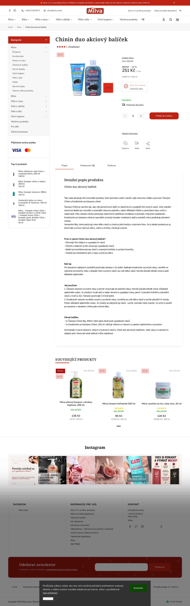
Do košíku (69, 385)
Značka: (128, 58)
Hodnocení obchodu (31, 587)
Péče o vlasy (17, 101)
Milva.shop (23, 510)
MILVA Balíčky (18, 69)
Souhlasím (138, 588)
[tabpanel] (76, 396)
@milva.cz (161, 527)
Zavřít (170, 152)
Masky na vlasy (19, 60)
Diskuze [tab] (112, 165)
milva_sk (136, 527)
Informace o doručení (80, 525)
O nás (14, 587)
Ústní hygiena (18, 73)
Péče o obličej (17, 106)
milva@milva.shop (136, 510)
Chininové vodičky (20, 65)
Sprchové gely (18, 86)
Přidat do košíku (164, 116)
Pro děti (15, 126)
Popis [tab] (64, 165)
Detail (83, 385)
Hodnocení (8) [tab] (87, 165)
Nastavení (48, 599)
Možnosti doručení (135, 104)
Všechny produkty (20, 121)
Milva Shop (133, 516)
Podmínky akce (136, 88)
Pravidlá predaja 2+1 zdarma (165, 587)
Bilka (13, 96)
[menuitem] (13, 20)
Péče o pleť (17, 77)
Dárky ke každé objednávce (165, 10)
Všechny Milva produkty (22, 90)
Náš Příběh (75, 544)
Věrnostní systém (78, 517)
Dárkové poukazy (19, 131)
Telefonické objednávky (81, 536)
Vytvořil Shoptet (176, 602)
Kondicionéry (18, 56)
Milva (13, 47)
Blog (73, 540)
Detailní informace (130, 133)
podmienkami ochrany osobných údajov (62, 569)
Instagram (14, 10)
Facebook (9, 10)
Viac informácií (50, 592)
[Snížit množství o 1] (125, 116)
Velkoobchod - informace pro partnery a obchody (92, 529)
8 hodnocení (74, 47)
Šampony (16, 52)
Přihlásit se (160, 567)
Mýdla (15, 82)
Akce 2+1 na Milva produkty (139, 10)
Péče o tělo (16, 111)
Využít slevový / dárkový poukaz (84, 532)
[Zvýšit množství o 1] (141, 116)
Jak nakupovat (77, 521)
